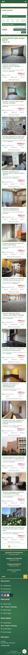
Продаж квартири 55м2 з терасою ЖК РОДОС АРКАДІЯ (13, 314)
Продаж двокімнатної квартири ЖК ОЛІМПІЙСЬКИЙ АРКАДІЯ (14, 137)
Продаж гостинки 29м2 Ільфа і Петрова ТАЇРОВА (13, 102)
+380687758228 (7, 604)
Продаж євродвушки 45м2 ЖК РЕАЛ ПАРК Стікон (13, 244)
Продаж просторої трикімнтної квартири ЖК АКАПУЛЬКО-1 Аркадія (13, 422)
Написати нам (6, 592)
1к (3, 20)
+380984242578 (7, 585)
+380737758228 (7, 613)
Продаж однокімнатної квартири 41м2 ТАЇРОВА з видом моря (12, 66)
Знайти (23, 32)
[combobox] (14, 16)
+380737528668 (7, 632)
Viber (2, 607)
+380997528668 (7, 629)
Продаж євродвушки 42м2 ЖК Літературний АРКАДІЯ (13, 493)
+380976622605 (7, 589)
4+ (17, 20)
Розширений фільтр (19, 29)
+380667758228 (7, 610)
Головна (4, 5)
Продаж (8, 5)
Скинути (5, 29)
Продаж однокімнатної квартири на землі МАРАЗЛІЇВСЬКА (11, 385)
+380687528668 (7, 623)
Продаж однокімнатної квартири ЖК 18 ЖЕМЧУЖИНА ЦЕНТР (13, 173)
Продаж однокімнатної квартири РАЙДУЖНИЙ (11, 209)
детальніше (11, 71)
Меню (3, 1)
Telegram (7, 607)
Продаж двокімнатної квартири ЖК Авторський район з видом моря (14, 528)
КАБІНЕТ (4, 576)
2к (8, 20)
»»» (18, 546)
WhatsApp (14, 607)
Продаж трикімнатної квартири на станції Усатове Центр (13, 349)
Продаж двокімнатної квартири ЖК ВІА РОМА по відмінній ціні (14, 457)
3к (12, 20)
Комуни (23, 20)
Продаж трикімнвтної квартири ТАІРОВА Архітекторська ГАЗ (13, 279)
